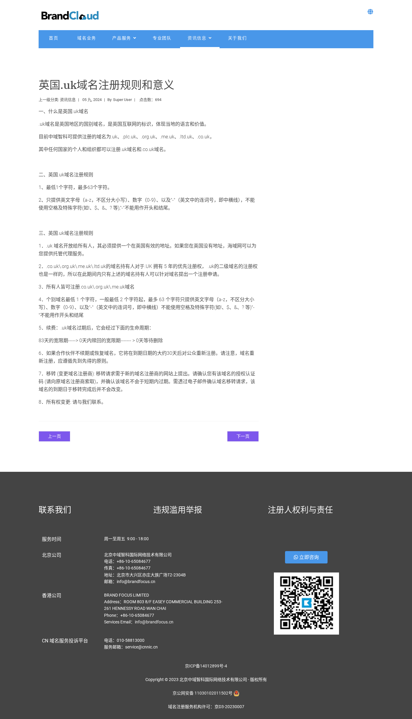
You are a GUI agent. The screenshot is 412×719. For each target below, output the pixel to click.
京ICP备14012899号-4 (206, 666)
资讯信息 (197, 38)
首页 (54, 38)
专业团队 (162, 38)
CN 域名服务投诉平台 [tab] (65, 641)
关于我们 (237, 38)
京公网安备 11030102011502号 (203, 693)
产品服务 (121, 38)
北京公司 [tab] (51, 555)
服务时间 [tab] (51, 539)
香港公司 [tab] (51, 595)
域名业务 (86, 38)
